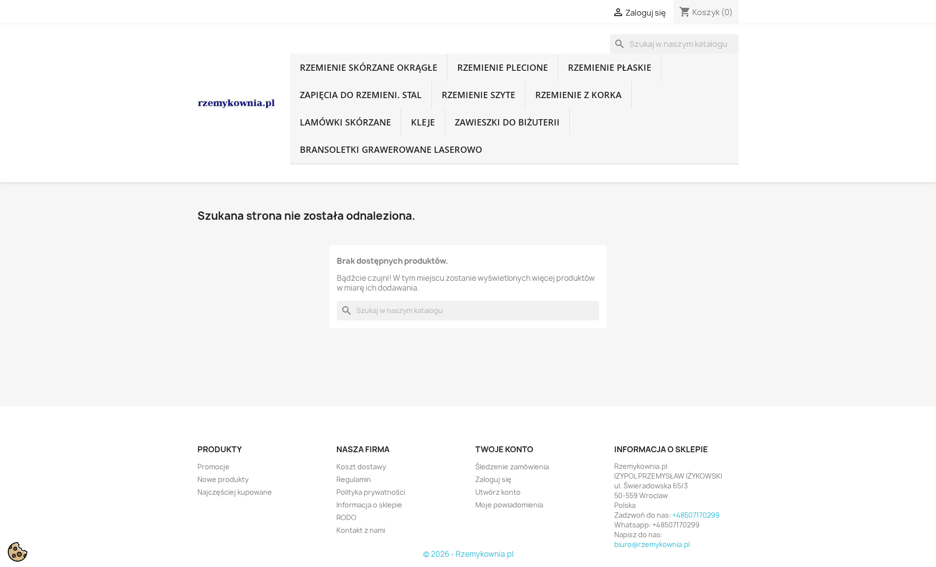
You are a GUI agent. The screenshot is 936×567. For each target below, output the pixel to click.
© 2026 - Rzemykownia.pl (468, 554)
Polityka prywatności (370, 492)
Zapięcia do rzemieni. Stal (361, 95)
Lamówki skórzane (345, 122)
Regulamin (353, 479)
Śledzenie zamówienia (512, 466)
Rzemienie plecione (502, 67)
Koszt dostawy (361, 466)
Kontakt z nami (360, 530)
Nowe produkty (223, 479)
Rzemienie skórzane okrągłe (368, 67)
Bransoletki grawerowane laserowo (391, 149)
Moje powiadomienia (509, 504)
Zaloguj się (493, 479)
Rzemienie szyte (478, 95)
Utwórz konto (498, 492)
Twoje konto (504, 449)
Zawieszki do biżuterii (507, 122)
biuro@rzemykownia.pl (652, 544)
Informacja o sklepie (369, 504)
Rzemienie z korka (578, 95)
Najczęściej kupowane (234, 492)
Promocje (213, 466)
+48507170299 (696, 515)
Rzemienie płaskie (609, 67)
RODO (346, 517)
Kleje (423, 122)
